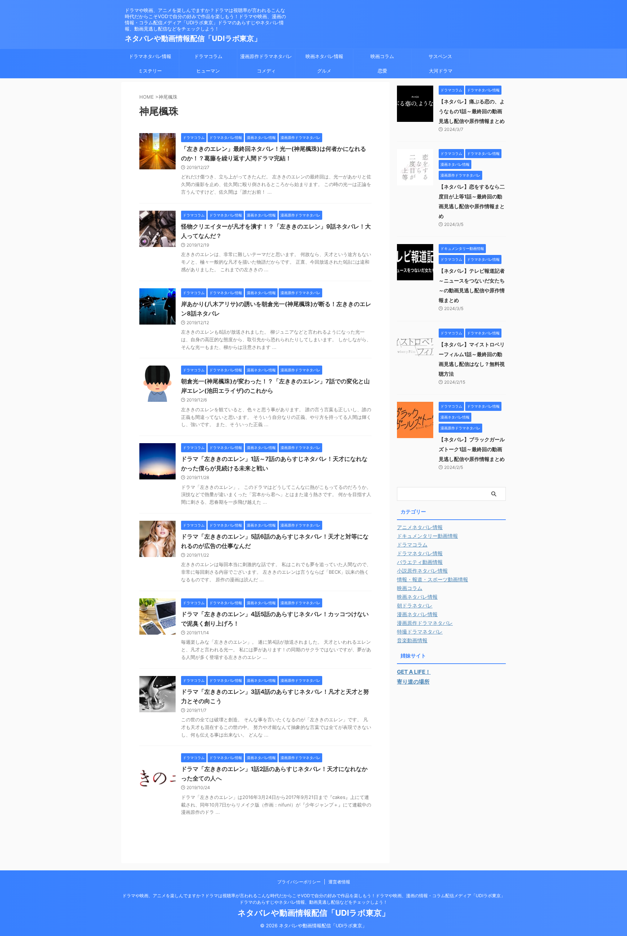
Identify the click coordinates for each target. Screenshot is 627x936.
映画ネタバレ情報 (324, 56)
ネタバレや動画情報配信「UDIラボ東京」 (193, 38)
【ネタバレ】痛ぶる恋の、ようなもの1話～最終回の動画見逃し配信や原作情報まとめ (472, 111)
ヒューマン (208, 71)
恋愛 (382, 71)
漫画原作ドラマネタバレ (266, 56)
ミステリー (150, 71)
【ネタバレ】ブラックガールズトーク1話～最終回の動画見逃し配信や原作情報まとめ (472, 449)
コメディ (266, 71)
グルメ (324, 71)
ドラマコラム (208, 56)
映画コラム (382, 56)
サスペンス (440, 56)
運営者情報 (339, 882)
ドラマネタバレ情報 (150, 56)
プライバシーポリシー (299, 882)
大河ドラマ (440, 71)
